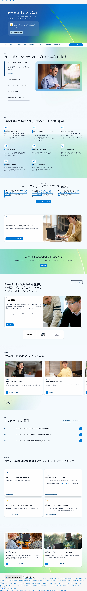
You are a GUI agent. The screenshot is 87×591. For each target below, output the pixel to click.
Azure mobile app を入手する (14, 577)
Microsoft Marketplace (16, 583)
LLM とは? (64, 585)
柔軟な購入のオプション (8, 580)
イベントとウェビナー (59, 583)
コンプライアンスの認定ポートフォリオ (68, 193)
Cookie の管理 (53, 590)
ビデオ (4, 585)
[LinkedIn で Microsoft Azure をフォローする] (31, 577)
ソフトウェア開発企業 (5, 583)
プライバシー (33, 590)
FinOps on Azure (18, 580)
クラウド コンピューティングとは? (14, 585)
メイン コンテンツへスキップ (7, 0)
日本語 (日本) (3, 587)
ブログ (39, 583)
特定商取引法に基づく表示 (43, 590)
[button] (29, 334)
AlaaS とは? (59, 585)
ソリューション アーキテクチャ (62, 580)
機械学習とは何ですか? (38, 585)
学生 (52, 583)
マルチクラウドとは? (28, 585)
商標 (62, 590)
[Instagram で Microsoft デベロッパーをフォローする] (27, 577)
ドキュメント (35, 583)
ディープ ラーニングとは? (50, 585)
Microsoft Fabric (64, 483)
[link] (6, 45)
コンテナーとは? (71, 585)
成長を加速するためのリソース (47, 580)
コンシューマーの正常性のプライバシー (9, 590)
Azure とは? (2, 578)
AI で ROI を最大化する (27, 580)
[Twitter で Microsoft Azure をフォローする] (24, 577)
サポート (73, 580)
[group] (43, 312)
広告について (66, 590)
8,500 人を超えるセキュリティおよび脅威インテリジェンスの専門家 (42, 193)
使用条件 (58, 590)
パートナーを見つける (26, 583)
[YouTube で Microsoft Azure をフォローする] (34, 577)
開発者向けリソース (46, 583)
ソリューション (36, 580)
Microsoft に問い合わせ (24, 590)
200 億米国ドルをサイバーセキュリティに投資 (16, 193)
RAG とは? (77, 585)
